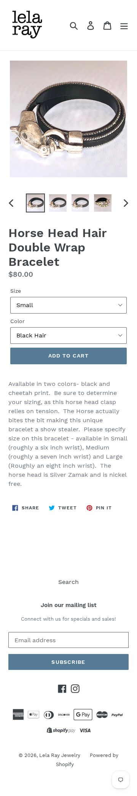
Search (68, 581)
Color (17, 321)
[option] (35, 203)
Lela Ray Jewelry (59, 755)
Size (15, 291)
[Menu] (124, 25)
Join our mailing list (68, 605)
